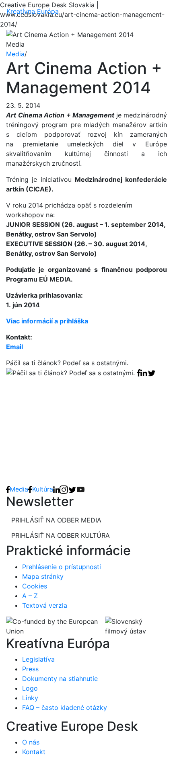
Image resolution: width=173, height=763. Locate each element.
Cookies (34, 586)
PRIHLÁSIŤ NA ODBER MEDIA (56, 520)
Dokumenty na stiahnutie (60, 679)
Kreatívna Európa (32, 11)
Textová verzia (44, 605)
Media (15, 54)
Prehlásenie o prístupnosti (61, 567)
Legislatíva (38, 659)
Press (30, 669)
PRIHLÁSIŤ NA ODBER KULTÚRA (60, 535)
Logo (30, 688)
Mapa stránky (43, 576)
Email (14, 347)
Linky (30, 698)
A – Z (30, 596)
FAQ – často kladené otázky (64, 707)
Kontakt (33, 752)
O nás (30, 742)
